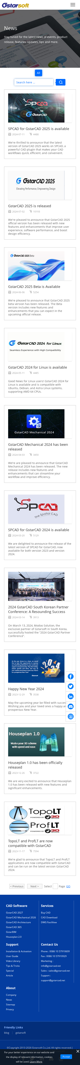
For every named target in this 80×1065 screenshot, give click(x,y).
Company (11, 995)
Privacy (10, 1009)
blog (6, 1032)
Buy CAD (45, 912)
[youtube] (71, 717)
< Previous (16, 886)
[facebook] (71, 676)
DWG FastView (49, 922)
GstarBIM (11, 932)
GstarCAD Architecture (18, 922)
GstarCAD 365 (14, 927)
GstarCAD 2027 (14, 912)
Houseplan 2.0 (14, 936)
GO (68, 886)
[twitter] (71, 686)
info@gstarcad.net (51, 965)
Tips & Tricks (13, 965)
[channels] (71, 707)
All (38, 73)
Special (10, 970)
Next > (34, 886)
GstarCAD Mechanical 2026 (21, 917)
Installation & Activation (18, 951)
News (9, 999)
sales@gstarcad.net (59, 970)
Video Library (13, 961)
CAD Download (49, 917)
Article (9, 975)
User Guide (12, 956)
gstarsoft (21, 1032)
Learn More (36, 1061)
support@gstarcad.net (53, 980)
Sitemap (10, 1004)
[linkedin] (71, 697)
